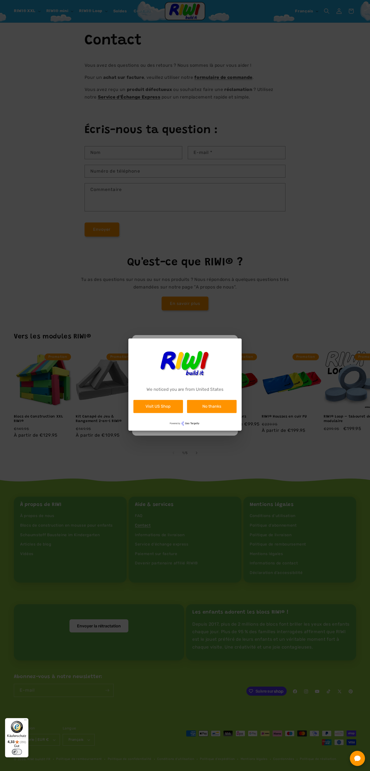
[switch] (17, 752)
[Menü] (25, 721)
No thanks (211, 406)
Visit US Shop (158, 406)
